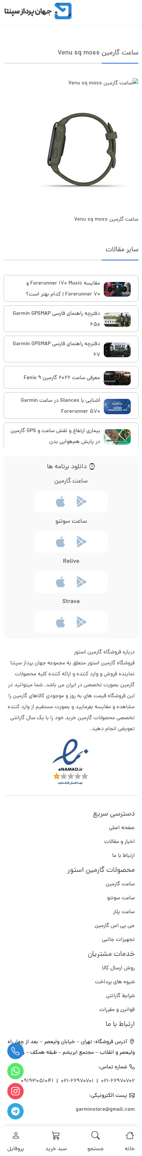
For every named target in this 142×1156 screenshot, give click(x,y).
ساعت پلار (124, 912)
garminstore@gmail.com (105, 1110)
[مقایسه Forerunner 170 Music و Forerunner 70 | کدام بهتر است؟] (117, 289)
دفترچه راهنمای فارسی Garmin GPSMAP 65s (56, 319)
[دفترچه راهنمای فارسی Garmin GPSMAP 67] (117, 350)
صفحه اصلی (122, 828)
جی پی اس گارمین (115, 926)
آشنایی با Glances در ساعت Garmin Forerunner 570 (60, 406)
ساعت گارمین (120, 884)
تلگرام (15, 1111)
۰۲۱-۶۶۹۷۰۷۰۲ (118, 1081)
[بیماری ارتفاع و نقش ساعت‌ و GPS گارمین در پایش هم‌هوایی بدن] (117, 437)
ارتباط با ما (123, 856)
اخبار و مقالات (119, 842)
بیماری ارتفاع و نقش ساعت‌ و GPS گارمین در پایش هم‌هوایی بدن (55, 436)
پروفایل (15, 1149)
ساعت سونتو (121, 898)
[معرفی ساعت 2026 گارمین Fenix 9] (117, 378)
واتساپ (15, 1071)
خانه (130, 1149)
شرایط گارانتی (120, 996)
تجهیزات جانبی (118, 940)
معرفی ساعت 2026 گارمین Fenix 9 (62, 378)
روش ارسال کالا (118, 968)
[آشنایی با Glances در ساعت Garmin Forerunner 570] (117, 406)
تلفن (15, 1051)
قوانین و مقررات (117, 1010)
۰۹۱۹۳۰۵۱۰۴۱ (38, 1081)
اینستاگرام (15, 1091)
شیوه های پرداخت (115, 982)
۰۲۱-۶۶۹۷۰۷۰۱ (77, 1081)
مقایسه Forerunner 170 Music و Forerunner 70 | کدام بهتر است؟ (63, 289)
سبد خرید (56, 1149)
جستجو (95, 1149)
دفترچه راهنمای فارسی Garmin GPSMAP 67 (56, 349)
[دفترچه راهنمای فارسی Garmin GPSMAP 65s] (117, 319)
